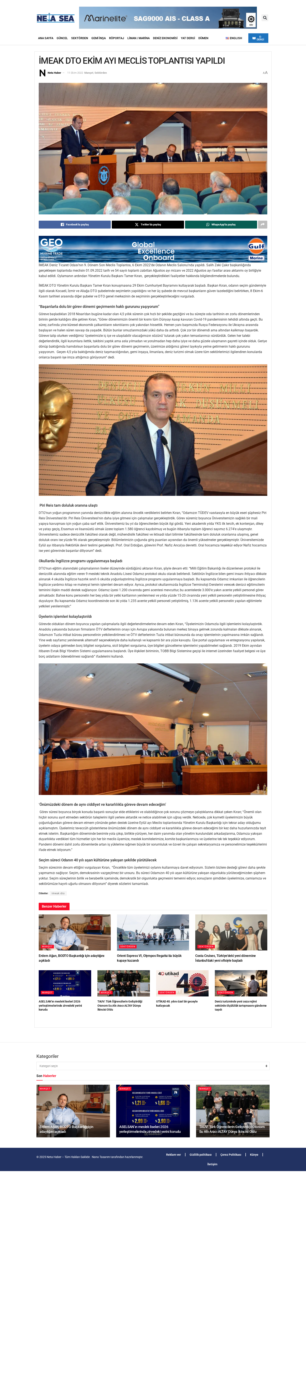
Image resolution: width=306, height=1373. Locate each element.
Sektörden (79, 38)
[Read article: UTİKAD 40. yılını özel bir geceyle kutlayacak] (182, 983)
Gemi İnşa (98, 38)
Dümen (203, 38)
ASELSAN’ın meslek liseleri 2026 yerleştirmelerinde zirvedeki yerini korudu (60, 1005)
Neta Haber (54, 72)
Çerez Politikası (230, 1154)
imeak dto (58, 893)
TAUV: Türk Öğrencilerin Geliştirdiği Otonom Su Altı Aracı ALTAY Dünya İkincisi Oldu (119, 1005)
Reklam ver (173, 1154)
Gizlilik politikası (201, 1154)
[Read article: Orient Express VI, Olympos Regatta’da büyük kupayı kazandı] (153, 932)
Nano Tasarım (101, 1157)
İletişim (212, 1164)
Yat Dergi (188, 38)
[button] (264, 17)
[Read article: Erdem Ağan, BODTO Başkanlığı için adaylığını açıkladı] (75, 932)
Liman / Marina (138, 38)
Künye (254, 1154)
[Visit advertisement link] (153, 249)
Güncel (62, 38)
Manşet (88, 72)
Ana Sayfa (45, 38)
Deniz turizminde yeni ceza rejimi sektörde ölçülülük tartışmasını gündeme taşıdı (241, 1005)
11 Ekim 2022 (75, 72)
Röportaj (116, 38)
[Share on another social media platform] (262, 225)
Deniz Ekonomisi (165, 38)
